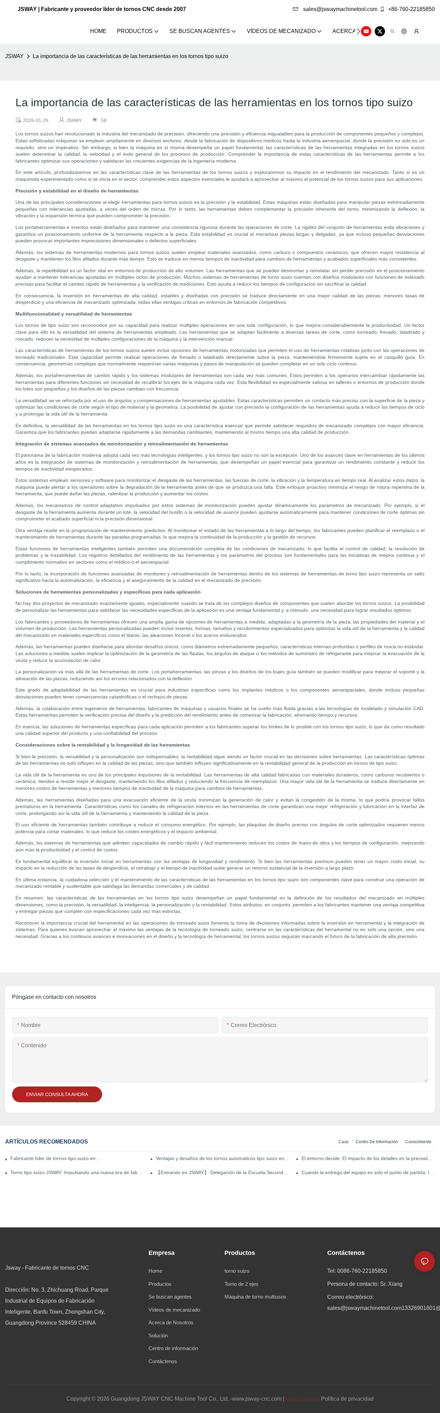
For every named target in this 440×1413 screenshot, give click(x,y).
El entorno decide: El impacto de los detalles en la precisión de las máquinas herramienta (368, 1158)
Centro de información (377, 1141)
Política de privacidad (347, 1399)
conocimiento (418, 1141)
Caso (344, 1141)
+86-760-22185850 (411, 9)
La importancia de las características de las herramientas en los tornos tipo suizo (130, 56)
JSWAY (14, 56)
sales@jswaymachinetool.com (339, 9)
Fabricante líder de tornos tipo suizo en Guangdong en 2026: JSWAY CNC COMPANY (55, 1158)
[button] (358, 31)
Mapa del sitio (303, 1399)
